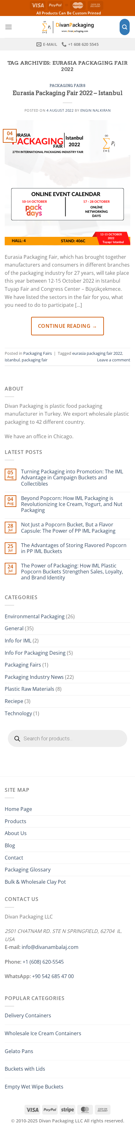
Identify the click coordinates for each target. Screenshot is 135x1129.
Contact (14, 857)
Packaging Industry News (34, 677)
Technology (18, 713)
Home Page (18, 809)
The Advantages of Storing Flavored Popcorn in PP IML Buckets (74, 548)
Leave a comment (113, 360)
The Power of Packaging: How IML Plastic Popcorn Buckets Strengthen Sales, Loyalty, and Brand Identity (72, 572)
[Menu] (8, 27)
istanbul (12, 360)
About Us (16, 833)
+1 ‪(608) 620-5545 (43, 961)
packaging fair (34, 360)
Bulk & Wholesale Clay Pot (35, 881)
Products (15, 821)
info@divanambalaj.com (50, 947)
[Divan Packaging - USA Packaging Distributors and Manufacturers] (67, 27)
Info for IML (18, 640)
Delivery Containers (28, 1015)
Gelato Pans (19, 1051)
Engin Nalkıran (95, 110)
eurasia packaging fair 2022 (97, 353)
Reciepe (14, 701)
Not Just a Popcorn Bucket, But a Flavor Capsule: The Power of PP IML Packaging (68, 528)
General (14, 628)
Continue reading (67, 325)
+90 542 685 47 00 (53, 976)
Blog (10, 845)
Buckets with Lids (25, 1068)
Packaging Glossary (28, 869)
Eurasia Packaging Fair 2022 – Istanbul (67, 93)
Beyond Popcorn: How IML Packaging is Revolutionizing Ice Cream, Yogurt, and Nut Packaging (71, 504)
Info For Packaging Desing (35, 652)
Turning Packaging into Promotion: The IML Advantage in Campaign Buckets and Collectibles (72, 478)
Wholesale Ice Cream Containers (43, 1033)
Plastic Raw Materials (29, 688)
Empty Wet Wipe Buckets (34, 1086)
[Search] (125, 27)
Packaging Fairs (67, 85)
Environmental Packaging (35, 616)
